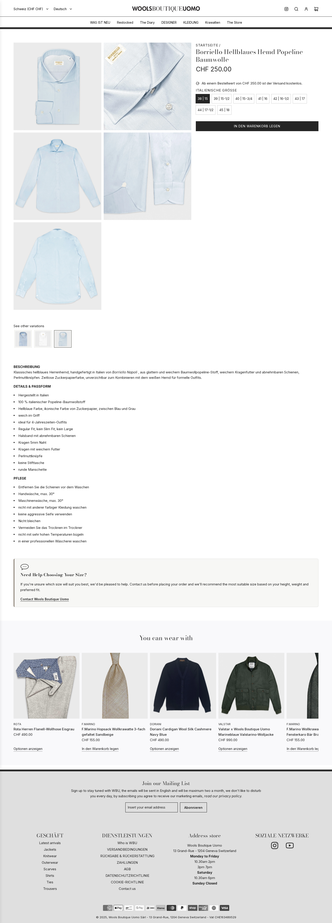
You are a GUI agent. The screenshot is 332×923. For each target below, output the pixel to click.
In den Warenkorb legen (100, 749)
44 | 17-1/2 (205, 110)
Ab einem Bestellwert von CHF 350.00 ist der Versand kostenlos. (252, 83)
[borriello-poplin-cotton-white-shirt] (42, 339)
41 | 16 (262, 98)
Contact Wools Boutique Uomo (44, 599)
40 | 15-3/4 (243, 98)
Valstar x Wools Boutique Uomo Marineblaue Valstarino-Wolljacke (246, 732)
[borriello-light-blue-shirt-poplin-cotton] (62, 339)
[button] (18, 702)
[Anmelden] (306, 9)
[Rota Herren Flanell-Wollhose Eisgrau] (46, 686)
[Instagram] (286, 9)
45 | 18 (224, 110)
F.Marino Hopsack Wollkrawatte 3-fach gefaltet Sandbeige (113, 732)
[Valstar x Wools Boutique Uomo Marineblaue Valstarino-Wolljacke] (251, 686)
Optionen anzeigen (28, 749)
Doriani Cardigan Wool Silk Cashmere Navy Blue (180, 732)
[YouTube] (290, 845)
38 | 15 (203, 98)
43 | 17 (300, 98)
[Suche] (296, 9)
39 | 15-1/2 (221, 98)
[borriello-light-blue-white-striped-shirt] (23, 339)
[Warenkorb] (316, 9)
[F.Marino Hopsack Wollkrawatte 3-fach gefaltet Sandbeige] (115, 686)
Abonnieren (193, 807)
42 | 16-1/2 (281, 98)
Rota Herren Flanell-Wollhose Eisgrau (44, 729)
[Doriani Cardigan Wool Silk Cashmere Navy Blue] (183, 686)
